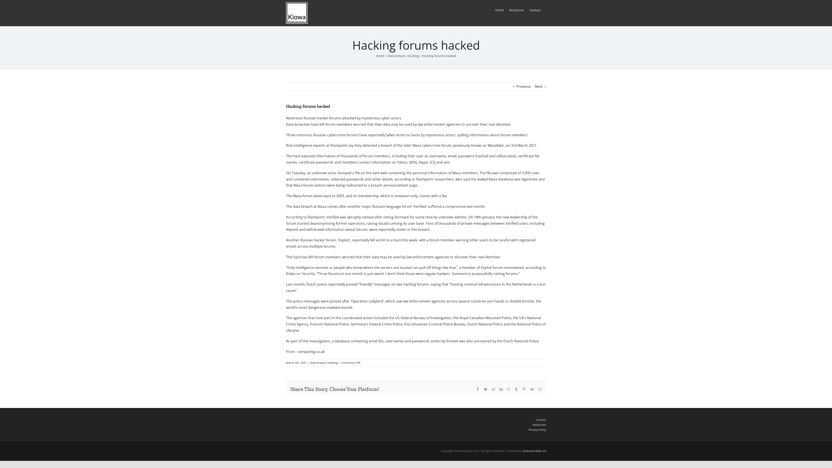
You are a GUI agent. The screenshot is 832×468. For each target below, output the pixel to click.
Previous (524, 86)
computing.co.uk (311, 351)
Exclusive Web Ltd (534, 451)
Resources (539, 425)
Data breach (318, 363)
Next (539, 86)
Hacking (332, 363)
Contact (541, 420)
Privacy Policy (537, 430)
